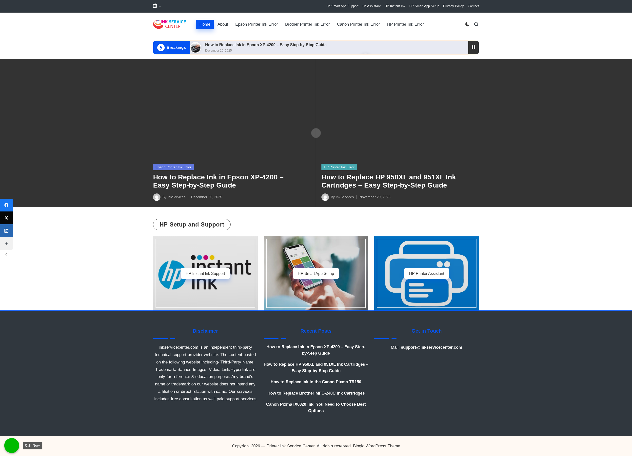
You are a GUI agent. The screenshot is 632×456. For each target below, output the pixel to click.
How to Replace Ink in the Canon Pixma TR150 (316, 382)
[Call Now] (11, 445)
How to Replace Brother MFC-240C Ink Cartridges (316, 393)
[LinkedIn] (6, 230)
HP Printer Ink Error (339, 167)
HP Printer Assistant (426, 273)
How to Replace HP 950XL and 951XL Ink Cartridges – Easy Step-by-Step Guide (316, 367)
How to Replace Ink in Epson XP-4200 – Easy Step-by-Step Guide (266, 45)
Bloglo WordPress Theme (376, 446)
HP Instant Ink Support (205, 273)
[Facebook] (6, 205)
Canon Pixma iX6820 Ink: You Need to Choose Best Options (316, 407)
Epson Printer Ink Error (173, 167)
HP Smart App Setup (316, 273)
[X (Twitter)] (6, 217)
